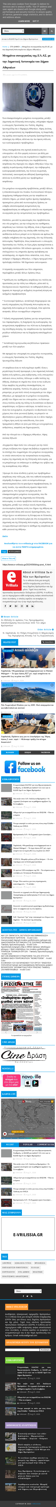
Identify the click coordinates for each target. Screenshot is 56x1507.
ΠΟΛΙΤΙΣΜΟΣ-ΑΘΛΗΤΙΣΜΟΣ (37, 39)
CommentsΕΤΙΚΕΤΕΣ (45, 1145)
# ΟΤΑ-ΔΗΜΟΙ (14, 551)
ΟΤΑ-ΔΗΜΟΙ (15, 46)
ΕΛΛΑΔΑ (35, 1268)
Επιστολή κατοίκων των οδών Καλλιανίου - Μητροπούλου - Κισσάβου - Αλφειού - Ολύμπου (33, 1436)
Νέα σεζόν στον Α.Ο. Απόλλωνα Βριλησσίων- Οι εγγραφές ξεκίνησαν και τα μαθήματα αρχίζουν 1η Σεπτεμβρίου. (32, 801)
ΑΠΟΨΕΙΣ (6, 1263)
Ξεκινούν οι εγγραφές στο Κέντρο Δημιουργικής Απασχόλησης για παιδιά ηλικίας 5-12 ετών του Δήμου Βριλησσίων (33, 895)
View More (49, 642)
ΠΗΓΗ (5, 536)
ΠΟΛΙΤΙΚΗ (38, 1272)
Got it (36, 21)
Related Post (9, 642)
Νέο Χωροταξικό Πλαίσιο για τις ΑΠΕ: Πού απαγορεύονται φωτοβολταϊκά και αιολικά (27, 706)
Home (4, 46)
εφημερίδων (28, 1035)
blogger (10, 752)
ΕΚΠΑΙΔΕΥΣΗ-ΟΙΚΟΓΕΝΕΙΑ (15, 1268)
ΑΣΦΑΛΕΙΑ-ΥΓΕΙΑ (23, 1263)
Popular (28, 1144)
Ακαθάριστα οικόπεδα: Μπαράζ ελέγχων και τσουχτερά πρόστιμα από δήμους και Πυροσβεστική (33, 1486)
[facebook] (23, 1296)
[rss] (31, 1296)
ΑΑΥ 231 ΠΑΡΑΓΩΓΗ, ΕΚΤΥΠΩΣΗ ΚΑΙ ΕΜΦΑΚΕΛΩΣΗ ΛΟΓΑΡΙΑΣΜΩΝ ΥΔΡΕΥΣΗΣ (24, 936)
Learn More (24, 21)
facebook (45, 752)
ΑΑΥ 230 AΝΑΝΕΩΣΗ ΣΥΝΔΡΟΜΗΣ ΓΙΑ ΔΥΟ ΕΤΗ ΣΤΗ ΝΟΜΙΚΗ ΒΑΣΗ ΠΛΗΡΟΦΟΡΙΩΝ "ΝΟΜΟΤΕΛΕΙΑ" (25, 957)
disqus (28, 752)
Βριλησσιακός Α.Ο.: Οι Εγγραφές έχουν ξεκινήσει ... (32, 834)
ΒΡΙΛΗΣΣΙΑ (40, 1263)
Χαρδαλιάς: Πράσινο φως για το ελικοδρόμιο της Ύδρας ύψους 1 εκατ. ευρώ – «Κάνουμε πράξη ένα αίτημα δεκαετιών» (25, 739)
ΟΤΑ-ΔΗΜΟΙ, (22, 75)
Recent (10, 1144)
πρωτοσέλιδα (17, 1035)
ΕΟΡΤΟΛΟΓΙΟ (8, 1272)
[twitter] (27, 1296)
